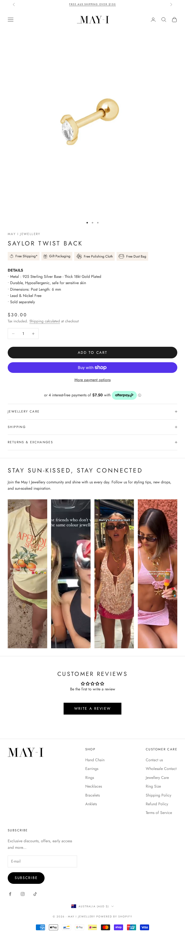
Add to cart (92, 352)
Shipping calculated (44, 321)
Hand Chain (95, 760)
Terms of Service (159, 812)
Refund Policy (157, 804)
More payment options (92, 380)
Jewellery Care (157, 777)
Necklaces (93, 786)
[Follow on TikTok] (35, 894)
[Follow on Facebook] (10, 894)
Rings (89, 777)
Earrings (91, 768)
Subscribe (26, 877)
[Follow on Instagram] (22, 894)
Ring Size (153, 786)
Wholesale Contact (161, 768)
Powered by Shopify (114, 916)
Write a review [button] (92, 708)
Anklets (91, 804)
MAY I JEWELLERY (24, 234)
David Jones (110, 4)
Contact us (154, 760)
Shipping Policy (158, 795)
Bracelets (92, 795)
